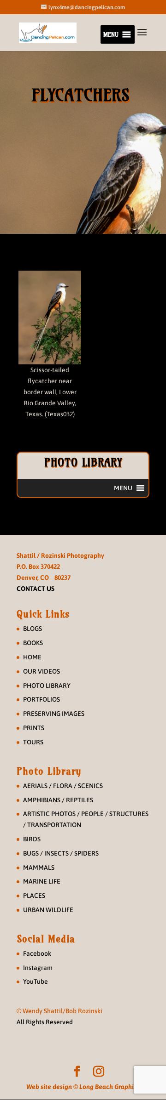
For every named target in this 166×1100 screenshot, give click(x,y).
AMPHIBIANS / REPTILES (58, 800)
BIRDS (32, 839)
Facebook (37, 953)
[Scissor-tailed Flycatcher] (49, 317)
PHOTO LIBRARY (47, 685)
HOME (32, 657)
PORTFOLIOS (41, 699)
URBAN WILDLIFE (48, 909)
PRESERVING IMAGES (53, 713)
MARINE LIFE (41, 881)
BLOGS (32, 628)
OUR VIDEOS (41, 671)
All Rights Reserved (45, 1022)
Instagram (38, 967)
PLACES (34, 895)
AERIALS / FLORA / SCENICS (63, 785)
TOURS (33, 742)
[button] (111, 34)
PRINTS (33, 727)
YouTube (35, 981)
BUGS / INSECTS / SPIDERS (61, 853)
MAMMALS (38, 867)
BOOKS (33, 642)
